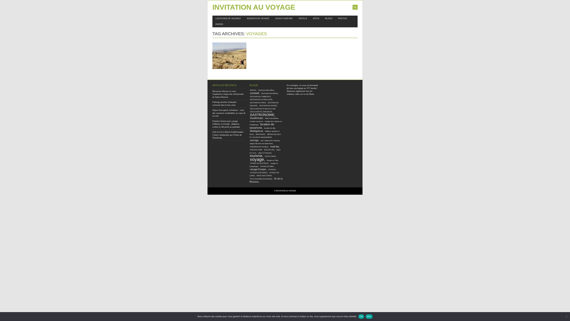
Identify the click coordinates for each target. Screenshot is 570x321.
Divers (219, 24)
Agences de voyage (258, 18)
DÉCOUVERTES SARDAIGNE (261, 112)
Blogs (328, 18)
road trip (274, 146)
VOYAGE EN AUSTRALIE (259, 163)
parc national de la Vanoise (270, 140)
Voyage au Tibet (272, 160)
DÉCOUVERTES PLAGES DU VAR (263, 109)
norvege (254, 140)
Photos (342, 18)
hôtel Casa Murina (271, 118)
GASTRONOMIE (262, 115)
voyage (257, 159)
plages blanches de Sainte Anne (261, 143)
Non (369, 316)
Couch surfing (284, 18)
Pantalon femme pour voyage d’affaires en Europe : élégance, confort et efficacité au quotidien (226, 124)
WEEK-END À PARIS (264, 176)
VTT (308, 88)
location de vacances (262, 126)
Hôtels (303, 18)
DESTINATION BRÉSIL (269, 93)
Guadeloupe (256, 118)
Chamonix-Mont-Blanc (266, 90)
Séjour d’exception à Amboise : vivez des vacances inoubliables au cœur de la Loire (229, 113)
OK (361, 316)
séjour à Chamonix (265, 153)
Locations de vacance (228, 18)
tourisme (256, 156)
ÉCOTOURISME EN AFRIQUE (261, 179)
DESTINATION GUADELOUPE (261, 99)
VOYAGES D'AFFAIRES (258, 173)
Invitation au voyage (253, 7)
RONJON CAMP (256, 150)
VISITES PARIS (270, 156)
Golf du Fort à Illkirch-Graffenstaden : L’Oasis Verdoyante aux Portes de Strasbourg (228, 135)
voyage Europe (258, 169)
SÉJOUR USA (269, 150)
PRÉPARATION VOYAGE (259, 147)
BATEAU (253, 90)
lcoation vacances (256, 121)
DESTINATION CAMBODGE (260, 96)
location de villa (269, 128)
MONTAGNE (260, 134)
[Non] (566, 316)
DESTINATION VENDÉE (268, 106)
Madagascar (256, 131)
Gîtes (316, 18)
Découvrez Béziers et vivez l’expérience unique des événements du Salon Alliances (228, 94)
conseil (254, 93)
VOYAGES (272, 169)
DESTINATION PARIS (258, 103)
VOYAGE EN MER (267, 166)
